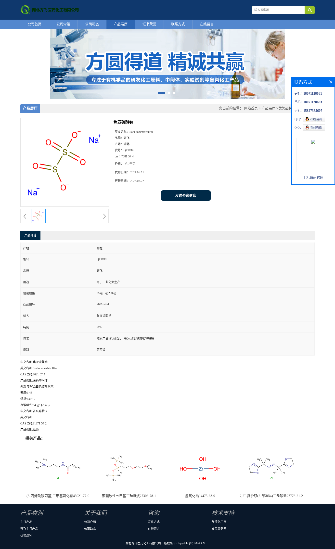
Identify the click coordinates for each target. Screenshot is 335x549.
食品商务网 (219, 529)
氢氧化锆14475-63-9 (200, 496)
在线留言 (207, 24)
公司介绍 (63, 24)
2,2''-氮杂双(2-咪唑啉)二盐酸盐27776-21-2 (271, 496)
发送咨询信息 (185, 195)
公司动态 (92, 24)
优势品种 (285, 108)
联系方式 (178, 24)
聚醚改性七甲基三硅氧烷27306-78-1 (129, 496)
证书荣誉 (149, 24)
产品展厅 (121, 24)
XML (204, 543)
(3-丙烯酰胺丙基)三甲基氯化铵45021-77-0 (57, 496)
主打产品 (26, 522)
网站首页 (251, 108)
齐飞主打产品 (29, 529)
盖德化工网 (219, 522)
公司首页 (34, 24)
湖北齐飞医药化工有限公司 (143, 543)
